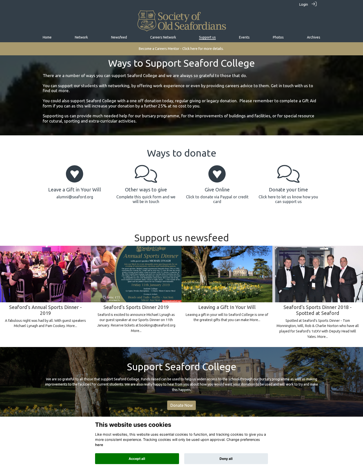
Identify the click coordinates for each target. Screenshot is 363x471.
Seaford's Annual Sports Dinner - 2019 (45, 310)
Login (303, 4)
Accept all (137, 459)
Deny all (226, 459)
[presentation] (6, 280)
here (99, 445)
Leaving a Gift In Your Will (227, 307)
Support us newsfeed (181, 237)
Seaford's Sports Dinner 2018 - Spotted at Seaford (317, 310)
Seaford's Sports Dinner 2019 (136, 307)
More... (71, 326)
